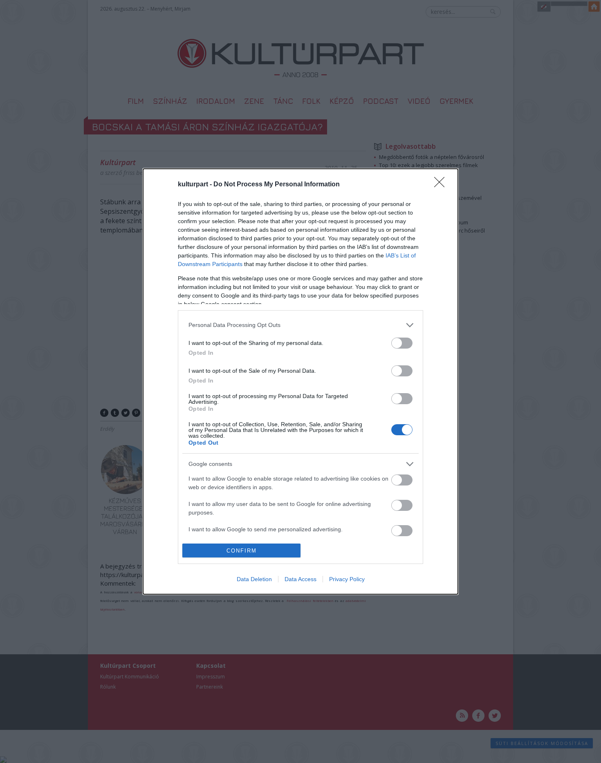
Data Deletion (254, 579)
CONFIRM (241, 551)
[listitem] (300, 325)
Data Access (300, 579)
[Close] (442, 184)
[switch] (402, 343)
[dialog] (300, 381)
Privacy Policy (347, 579)
